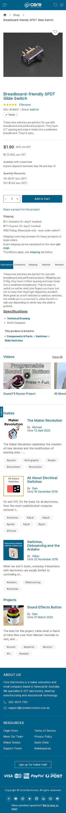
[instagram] (22, 798)
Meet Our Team (13, 736)
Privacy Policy (43, 736)
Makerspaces (42, 748)
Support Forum (12, 748)
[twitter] (29, 798)
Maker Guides (11, 742)
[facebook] (8, 798)
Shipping (33, 264)
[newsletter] (50, 798)
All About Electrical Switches (42, 480)
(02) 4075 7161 (18, 702)
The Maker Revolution (44, 420)
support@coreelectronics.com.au (29, 707)
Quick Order (41, 742)
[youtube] (15, 798)
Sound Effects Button (44, 607)
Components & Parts (19, 336)
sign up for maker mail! (33, 764)
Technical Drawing (18, 318)
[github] (36, 798)
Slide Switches (14, 340)
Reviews (59, 264)
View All (57, 357)
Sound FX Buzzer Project (19, 393)
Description (7, 264)
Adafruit (34, 109)
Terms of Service (45, 730)
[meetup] (57, 798)
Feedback (2, 412)
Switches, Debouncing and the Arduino (43, 545)
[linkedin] (43, 798)
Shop (16, 15)
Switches (41, 336)
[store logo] (33, 5)
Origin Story (10, 730)
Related (46, 264)
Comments (20, 264)
